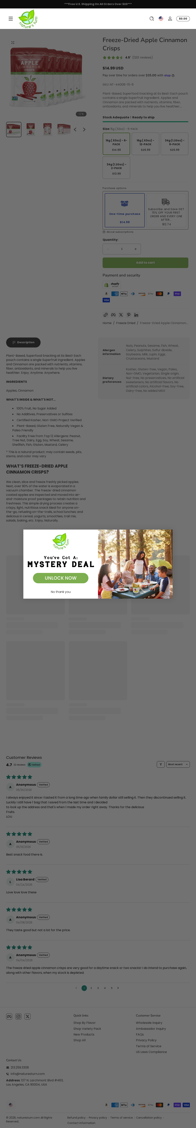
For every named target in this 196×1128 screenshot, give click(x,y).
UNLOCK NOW (61, 578)
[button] (151, 18)
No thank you (61, 592)
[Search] (151, 18)
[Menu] (10, 18)
